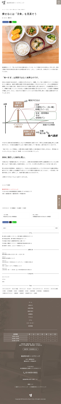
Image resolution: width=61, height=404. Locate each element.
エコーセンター (6, 277)
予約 (5, 291)
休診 (16, 291)
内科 (11, 17)
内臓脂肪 (13, 208)
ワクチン (47, 288)
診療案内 (30, 314)
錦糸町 (22, 293)
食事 (25, 208)
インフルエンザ (7, 288)
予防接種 (10, 291)
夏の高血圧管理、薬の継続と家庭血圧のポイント (14, 238)
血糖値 (19, 208)
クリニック (23, 288)
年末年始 (39, 291)
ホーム (30, 302)
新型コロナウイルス (8, 293)
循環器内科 (46, 291)
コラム (3, 279)
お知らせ (30, 305)
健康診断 (22, 291)
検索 (56, 228)
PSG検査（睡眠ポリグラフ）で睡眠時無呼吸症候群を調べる (17, 243)
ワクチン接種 (55, 288)
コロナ (29, 288)
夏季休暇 (33, 291)
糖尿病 (16, 293)
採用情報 (30, 326)
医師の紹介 (30, 311)
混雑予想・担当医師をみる (30, 349)
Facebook (5, 22)
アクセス (30, 317)
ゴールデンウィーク (38, 288)
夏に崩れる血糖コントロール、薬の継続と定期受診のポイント (17, 236)
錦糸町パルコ (29, 293)
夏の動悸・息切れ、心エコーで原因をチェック (13, 245)
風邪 (36, 293)
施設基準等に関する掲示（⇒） (30, 379)
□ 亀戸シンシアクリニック (21, 387)
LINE (15, 22)
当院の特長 (30, 308)
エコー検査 (15, 288)
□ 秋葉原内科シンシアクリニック (38, 387)
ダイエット (6, 208)
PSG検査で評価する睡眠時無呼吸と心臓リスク (13, 241)
